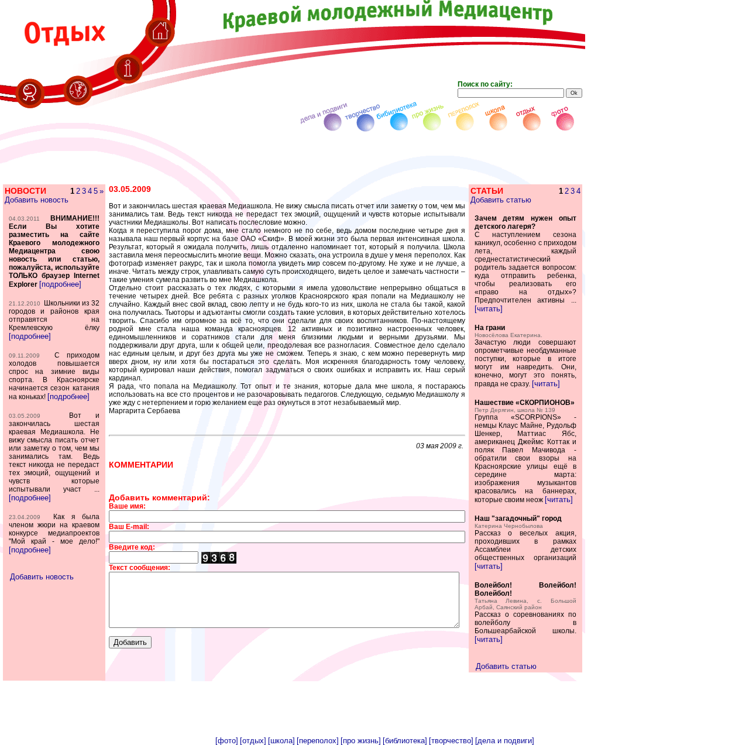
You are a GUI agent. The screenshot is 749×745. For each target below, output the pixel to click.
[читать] (489, 308)
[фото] (226, 740)
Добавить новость (36, 199)
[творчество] (451, 740)
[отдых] (253, 740)
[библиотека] (405, 740)
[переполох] (318, 740)
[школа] (281, 740)
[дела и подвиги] (504, 740)
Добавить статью (500, 199)
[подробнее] (60, 284)
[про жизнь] (361, 740)
